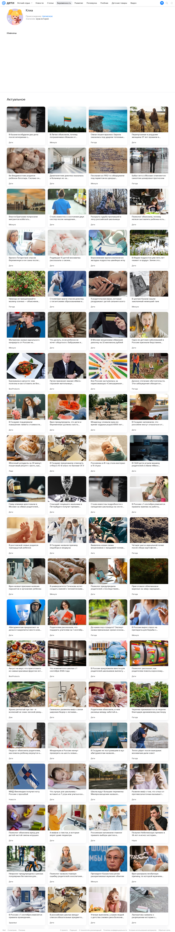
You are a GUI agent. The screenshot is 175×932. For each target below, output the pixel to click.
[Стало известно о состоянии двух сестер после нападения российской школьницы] (67, 208)
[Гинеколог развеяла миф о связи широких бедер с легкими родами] (67, 701)
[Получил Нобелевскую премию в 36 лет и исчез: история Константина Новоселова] (149, 824)
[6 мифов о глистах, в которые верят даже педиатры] (67, 824)
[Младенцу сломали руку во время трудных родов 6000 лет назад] (108, 413)
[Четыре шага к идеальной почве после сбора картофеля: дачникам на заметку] (149, 536)
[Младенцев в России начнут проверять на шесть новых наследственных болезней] (67, 742)
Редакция (73, 930)
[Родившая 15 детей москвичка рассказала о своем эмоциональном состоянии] (67, 249)
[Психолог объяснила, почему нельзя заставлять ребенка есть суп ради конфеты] (149, 208)
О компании (12, 930)
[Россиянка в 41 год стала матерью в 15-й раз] (108, 454)
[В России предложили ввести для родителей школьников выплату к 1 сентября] (108, 659)
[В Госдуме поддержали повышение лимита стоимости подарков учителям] (26, 413)
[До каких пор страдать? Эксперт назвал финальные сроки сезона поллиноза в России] (108, 618)
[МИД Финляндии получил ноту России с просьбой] (26, 783)
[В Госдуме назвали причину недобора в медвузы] (67, 536)
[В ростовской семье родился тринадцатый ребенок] (26, 536)
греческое (47, 16)
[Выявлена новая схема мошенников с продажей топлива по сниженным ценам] (108, 536)
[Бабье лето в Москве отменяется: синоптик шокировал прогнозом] (149, 167)
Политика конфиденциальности (115, 930)
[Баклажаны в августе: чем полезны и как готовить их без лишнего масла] (26, 372)
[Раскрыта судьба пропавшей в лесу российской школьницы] (108, 208)
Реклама (22, 930)
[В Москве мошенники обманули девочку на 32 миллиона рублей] (108, 331)
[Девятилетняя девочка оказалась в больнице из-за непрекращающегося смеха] (67, 167)
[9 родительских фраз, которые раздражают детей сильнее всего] (108, 290)
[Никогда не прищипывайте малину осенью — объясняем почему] (26, 290)
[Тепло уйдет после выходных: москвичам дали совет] (149, 742)
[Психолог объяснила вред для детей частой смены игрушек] (26, 824)
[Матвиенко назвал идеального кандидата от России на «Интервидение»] (26, 331)
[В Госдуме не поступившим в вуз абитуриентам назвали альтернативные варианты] (108, 742)
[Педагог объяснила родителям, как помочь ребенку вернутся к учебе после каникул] (26, 742)
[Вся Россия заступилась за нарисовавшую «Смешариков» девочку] (108, 372)
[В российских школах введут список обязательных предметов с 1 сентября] (67, 906)
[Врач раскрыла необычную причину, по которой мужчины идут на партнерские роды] (149, 865)
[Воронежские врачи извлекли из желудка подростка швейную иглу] (108, 249)
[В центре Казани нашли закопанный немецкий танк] (149, 290)
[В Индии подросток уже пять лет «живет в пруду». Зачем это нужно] (149, 249)
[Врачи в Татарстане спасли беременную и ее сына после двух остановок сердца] (26, 249)
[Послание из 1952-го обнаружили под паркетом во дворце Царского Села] (108, 167)
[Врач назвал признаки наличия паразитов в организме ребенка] (26, 577)
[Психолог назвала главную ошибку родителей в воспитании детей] (67, 865)
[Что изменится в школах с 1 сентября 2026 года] (67, 659)
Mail (4, 930)
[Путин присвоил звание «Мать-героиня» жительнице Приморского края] (67, 372)
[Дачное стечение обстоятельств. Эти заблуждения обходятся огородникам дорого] (149, 372)
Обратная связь (164, 930)
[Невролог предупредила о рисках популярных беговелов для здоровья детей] (26, 865)
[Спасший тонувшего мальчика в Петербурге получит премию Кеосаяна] (67, 495)
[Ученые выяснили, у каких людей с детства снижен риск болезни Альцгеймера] (108, 906)
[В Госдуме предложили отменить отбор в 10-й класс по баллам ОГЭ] (67, 454)
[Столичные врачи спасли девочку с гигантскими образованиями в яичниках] (67, 290)
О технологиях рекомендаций (90, 930)
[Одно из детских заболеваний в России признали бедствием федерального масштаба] (149, 331)
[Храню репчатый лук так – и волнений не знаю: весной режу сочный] (26, 701)
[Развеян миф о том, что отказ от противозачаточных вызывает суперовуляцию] (149, 783)
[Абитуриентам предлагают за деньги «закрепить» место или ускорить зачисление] (26, 618)
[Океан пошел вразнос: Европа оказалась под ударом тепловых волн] (108, 126)
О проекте (64, 930)
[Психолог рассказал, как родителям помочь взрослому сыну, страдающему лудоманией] (149, 659)
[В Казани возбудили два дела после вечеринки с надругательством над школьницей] (26, 126)
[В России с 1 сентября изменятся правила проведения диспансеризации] (26, 906)
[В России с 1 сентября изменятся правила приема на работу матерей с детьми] (149, 495)
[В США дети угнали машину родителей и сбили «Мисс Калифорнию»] (149, 454)
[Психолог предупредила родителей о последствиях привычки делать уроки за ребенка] (108, 577)
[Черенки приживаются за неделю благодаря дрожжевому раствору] (149, 701)
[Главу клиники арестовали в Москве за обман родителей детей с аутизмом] (26, 495)
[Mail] (4, 3)
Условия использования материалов (142, 930)
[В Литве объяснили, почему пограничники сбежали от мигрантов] (67, 126)
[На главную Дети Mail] (10, 3)
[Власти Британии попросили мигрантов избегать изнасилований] (26, 208)
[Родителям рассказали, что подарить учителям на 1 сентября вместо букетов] (67, 618)
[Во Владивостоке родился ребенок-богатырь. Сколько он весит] (26, 167)
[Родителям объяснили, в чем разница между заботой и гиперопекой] (108, 701)
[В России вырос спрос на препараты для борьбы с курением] (149, 618)
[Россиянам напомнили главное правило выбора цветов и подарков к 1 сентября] (108, 824)
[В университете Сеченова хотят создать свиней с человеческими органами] (67, 577)
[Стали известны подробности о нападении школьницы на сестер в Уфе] (108, 495)
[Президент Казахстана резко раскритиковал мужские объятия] (108, 865)
